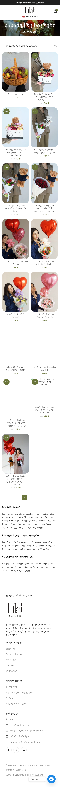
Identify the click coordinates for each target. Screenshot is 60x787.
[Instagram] (16, 750)
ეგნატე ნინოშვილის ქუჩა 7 (25, 742)
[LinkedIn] (24, 750)
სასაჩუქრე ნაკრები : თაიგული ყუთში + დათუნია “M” (16, 152)
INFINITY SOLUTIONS (34, 775)
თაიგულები (12, 687)
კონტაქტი (11, 670)
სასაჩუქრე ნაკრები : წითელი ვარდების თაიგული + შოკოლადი (16, 423)
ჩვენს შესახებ (14, 654)
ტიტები (10, 698)
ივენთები (11, 659)
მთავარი (11, 648)
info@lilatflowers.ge (20, 725)
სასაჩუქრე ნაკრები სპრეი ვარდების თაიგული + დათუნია (44, 208)
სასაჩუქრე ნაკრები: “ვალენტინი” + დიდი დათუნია (44, 409)
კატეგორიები (28, 32)
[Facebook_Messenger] (51, 779)
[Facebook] (9, 750)
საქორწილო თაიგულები (19, 692)
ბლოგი (10, 665)
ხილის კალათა (15, 94)
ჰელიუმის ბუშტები (16, 703)
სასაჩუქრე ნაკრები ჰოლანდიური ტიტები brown (15, 208)
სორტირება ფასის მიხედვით (21, 46)
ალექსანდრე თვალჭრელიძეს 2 (27, 730)
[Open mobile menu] (4, 11)
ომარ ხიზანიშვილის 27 (23, 736)
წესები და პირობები (16, 770)
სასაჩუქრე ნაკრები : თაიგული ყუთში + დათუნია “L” (44, 97)
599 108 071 (15, 719)
